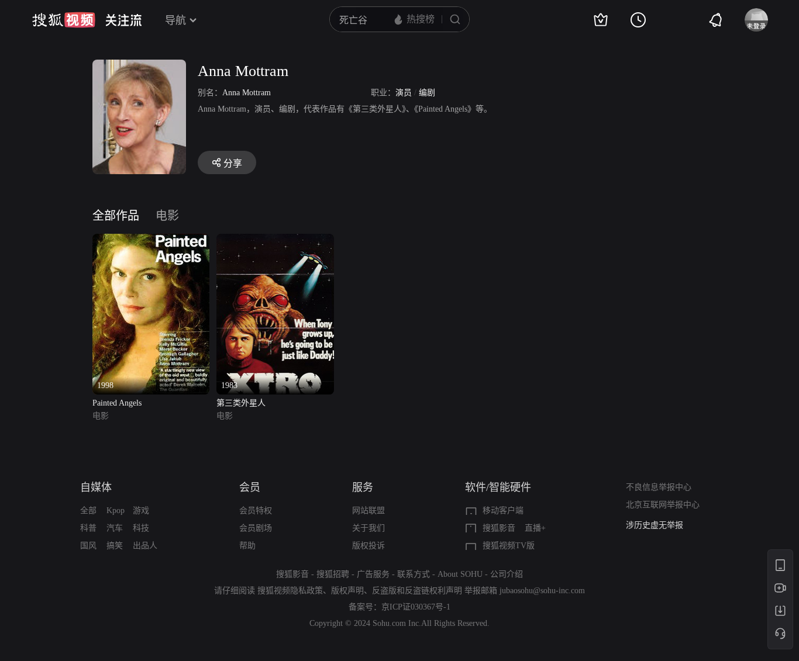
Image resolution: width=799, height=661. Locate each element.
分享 (232, 163)
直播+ (535, 528)
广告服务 (373, 574)
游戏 (141, 510)
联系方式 (413, 574)
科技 (141, 528)
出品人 (145, 545)
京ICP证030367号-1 (415, 607)
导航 (175, 20)
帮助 (247, 545)
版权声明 (347, 590)
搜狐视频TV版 (509, 545)
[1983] (274, 240)
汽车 (114, 528)
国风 (88, 545)
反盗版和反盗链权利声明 (417, 590)
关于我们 (368, 528)
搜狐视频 (64, 19)
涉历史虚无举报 (654, 525)
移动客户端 (503, 510)
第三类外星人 (241, 403)
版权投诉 (368, 545)
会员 (249, 487)
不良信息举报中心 (658, 487)
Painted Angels (117, 403)
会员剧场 (255, 528)
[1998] (150, 240)
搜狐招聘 (332, 574)
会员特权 (255, 510)
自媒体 (96, 487)
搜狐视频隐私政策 (290, 590)
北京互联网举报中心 (663, 504)
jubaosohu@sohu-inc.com (542, 590)
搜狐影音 (499, 528)
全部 (88, 510)
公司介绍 (506, 574)
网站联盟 (368, 510)
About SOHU (460, 574)
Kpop (115, 510)
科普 (88, 528)
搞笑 (114, 545)
